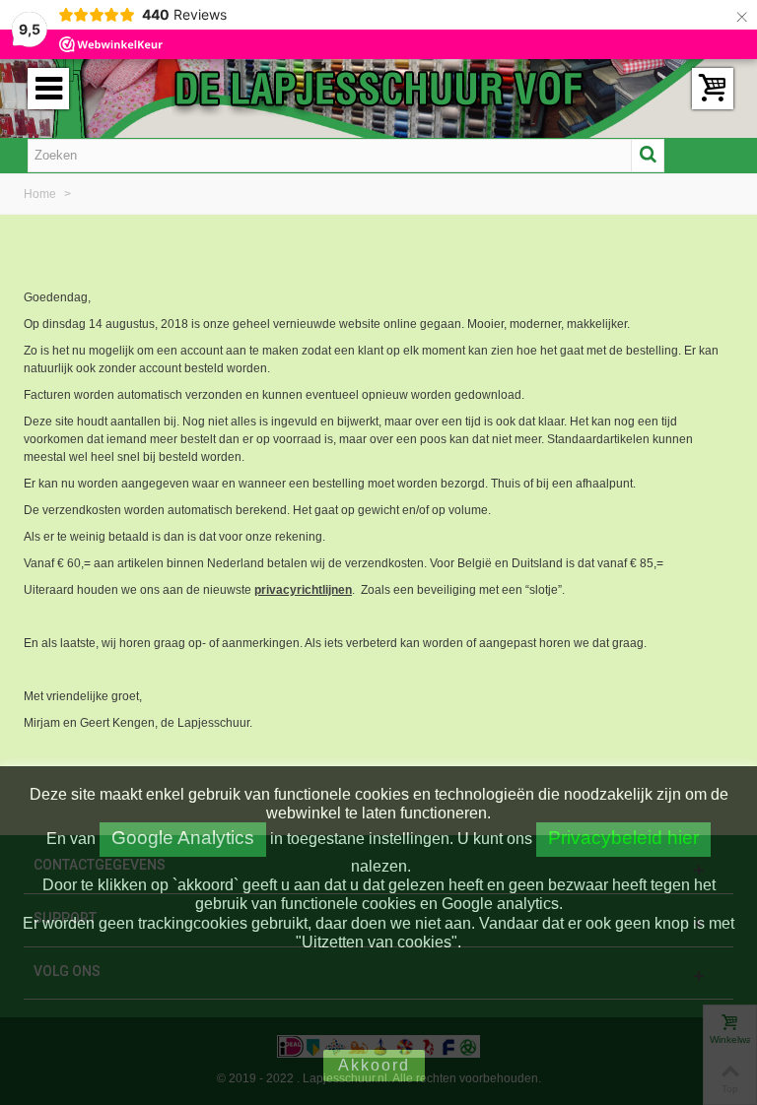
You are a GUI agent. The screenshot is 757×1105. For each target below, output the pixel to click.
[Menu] (48, 88)
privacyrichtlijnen (303, 590)
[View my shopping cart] (712, 88)
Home (41, 194)
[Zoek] (647, 155)
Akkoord (374, 1065)
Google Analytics (182, 837)
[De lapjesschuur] (378, 88)
